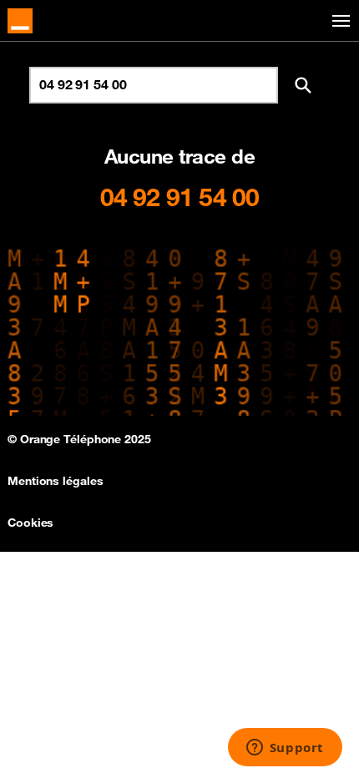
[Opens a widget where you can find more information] (284, 749)
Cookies (30, 522)
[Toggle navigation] (338, 21)
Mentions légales (55, 481)
